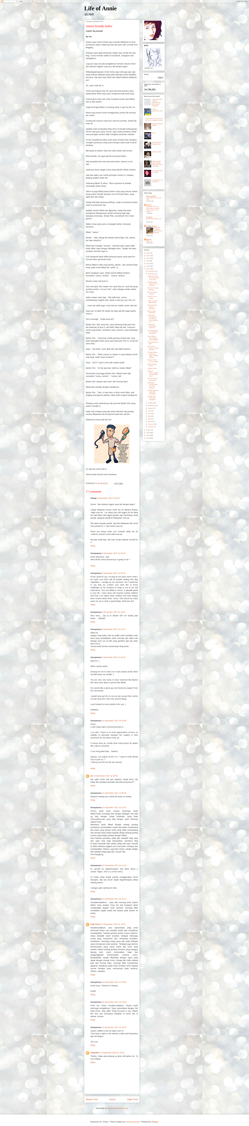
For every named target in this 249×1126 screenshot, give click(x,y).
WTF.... (154, 133)
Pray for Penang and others (153, 379)
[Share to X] (118, 484)
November (151, 274)
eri (91, 776)
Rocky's (148, 205)
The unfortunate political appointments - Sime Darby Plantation (157, 102)
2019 (148, 263)
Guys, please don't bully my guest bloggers (153, 337)
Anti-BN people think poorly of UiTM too (153, 283)
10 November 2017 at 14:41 (113, 924)
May (149, 416)
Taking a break (152, 368)
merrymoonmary (133, 1122)
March (150, 421)
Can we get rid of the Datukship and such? (153, 332)
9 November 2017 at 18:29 (113, 553)
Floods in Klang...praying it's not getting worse (153, 373)
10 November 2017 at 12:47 (114, 899)
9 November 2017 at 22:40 (113, 657)
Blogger (155, 1122)
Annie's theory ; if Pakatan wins (157, 143)
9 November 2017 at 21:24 (113, 629)
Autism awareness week (157, 110)
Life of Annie (100, 8)
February (151, 424)
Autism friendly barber (152, 365)
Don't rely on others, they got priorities (153, 348)
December (151, 271)
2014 (148, 435)
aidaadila (94, 1053)
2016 (148, 430)
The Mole (149, 217)
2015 (148, 432)
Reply (92, 546)
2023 (148, 253)
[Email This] (115, 484)
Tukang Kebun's (151, 226)
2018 (148, 266)
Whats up (149, 241)
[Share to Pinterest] (122, 484)
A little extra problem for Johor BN (152, 326)
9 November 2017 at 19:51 (113, 612)
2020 (148, 261)
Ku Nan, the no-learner (152, 297)
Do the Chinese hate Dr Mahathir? (152, 306)
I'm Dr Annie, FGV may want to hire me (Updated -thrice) (154, 119)
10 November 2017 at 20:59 (114, 1002)
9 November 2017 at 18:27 (108, 498)
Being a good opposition (152, 311)
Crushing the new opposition (157, 180)
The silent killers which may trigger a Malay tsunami (153, 354)
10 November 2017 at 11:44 (114, 865)
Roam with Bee (151, 196)
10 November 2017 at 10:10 (114, 807)
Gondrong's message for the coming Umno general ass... (153, 318)
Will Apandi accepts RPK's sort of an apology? (153, 385)
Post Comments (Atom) (118, 1108)
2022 (148, 255)
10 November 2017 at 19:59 (114, 982)
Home (112, 1099)
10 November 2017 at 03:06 (114, 721)
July (149, 411)
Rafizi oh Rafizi (156, 152)
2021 (148, 258)
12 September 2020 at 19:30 (111, 1053)
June (149, 413)
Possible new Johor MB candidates (152, 398)
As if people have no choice (157, 171)
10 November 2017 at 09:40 (114, 793)
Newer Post (92, 1099)
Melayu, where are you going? (153, 360)
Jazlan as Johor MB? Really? (152, 301)
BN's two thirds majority (152, 293)
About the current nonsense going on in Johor (153, 277)
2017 (148, 269)
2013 (148, 438)
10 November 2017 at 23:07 (114, 1027)
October (150, 403)
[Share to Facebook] (120, 484)
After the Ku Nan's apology (153, 288)
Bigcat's (149, 239)
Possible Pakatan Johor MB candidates (153, 392)
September (151, 405)
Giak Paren (95, 924)
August (150, 408)
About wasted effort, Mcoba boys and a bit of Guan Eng (157, 163)
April (149, 419)
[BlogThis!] (117, 484)
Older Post (132, 1099)
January (150, 426)
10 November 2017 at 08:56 (105, 776)
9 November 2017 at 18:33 (113, 573)
